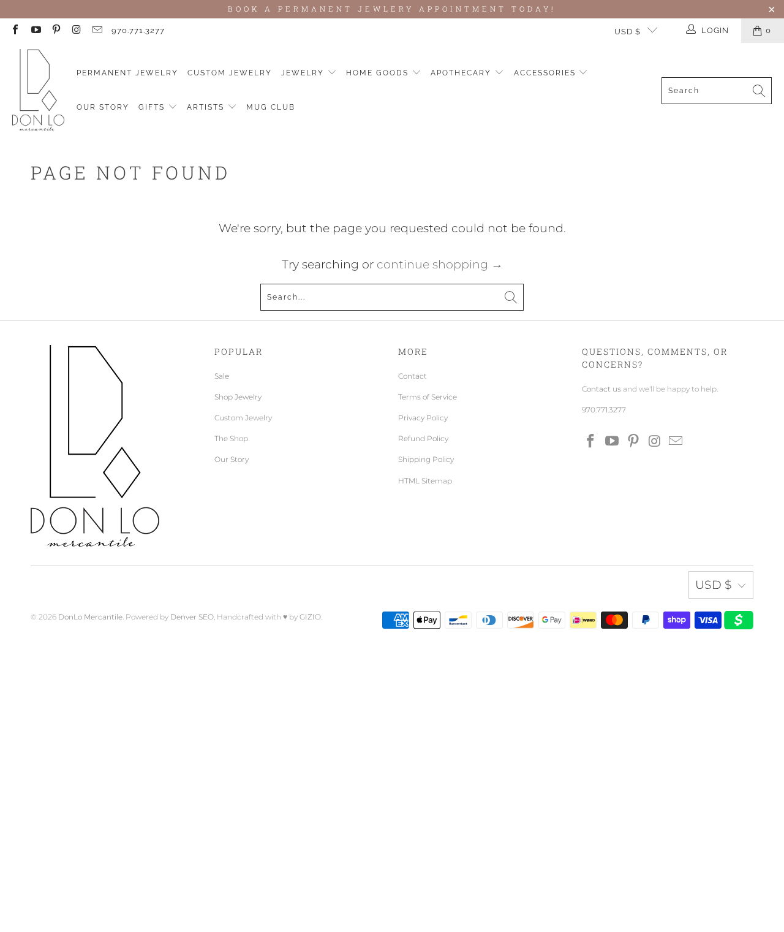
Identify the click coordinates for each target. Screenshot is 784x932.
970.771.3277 (138, 30)
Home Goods (379, 73)
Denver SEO (192, 616)
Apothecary (462, 73)
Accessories (546, 73)
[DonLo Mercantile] (38, 90)
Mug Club (270, 107)
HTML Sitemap (425, 480)
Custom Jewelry (229, 73)
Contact (412, 376)
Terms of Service (427, 396)
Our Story (103, 107)
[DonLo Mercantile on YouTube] (34, 31)
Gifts (153, 107)
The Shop (231, 438)
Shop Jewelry (238, 396)
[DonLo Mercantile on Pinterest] (55, 31)
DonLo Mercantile (90, 616)
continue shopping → (440, 264)
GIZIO (310, 616)
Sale (221, 376)
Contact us (601, 388)
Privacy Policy (423, 417)
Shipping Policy (426, 459)
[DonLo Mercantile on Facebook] (14, 31)
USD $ (627, 31)
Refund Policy (423, 438)
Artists (207, 107)
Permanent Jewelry (127, 73)
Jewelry (304, 73)
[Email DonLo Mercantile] (96, 31)
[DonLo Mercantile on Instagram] (75, 31)
